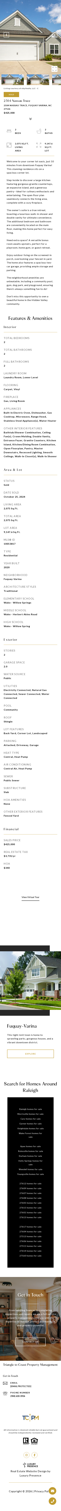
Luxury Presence (30, 1475)
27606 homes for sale (30, 1241)
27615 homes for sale (30, 1208)
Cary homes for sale (31, 1119)
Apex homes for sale (30, 1146)
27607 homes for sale (30, 1193)
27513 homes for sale (30, 1236)
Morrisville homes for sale (30, 1114)
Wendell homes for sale (30, 1169)
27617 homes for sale (30, 1227)
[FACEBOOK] (34, 1455)
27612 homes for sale (30, 1183)
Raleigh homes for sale (30, 1109)
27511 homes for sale (30, 1246)
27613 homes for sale (30, 1217)
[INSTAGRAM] (26, 1455)
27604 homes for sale (30, 1231)
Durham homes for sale (30, 1156)
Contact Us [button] (30, 1342)
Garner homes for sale (30, 1123)
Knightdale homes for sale (30, 1128)
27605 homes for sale (30, 1203)
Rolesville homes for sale (30, 1151)
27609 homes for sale (30, 1188)
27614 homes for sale (30, 1251)
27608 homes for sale (30, 1198)
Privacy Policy (43, 1491)
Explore (30, 1053)
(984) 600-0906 (17, 1396)
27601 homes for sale (30, 1212)
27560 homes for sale (30, 1256)
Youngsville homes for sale (30, 1174)
